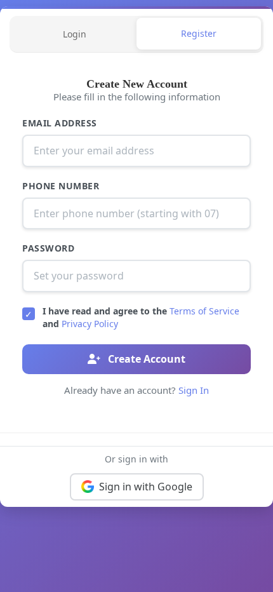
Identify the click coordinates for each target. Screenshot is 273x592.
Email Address (59, 123)
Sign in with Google (145, 487)
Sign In (193, 390)
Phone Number (60, 186)
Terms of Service (204, 311)
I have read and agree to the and (141, 317)
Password (48, 248)
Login (74, 34)
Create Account (145, 359)
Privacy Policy (90, 324)
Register (198, 33)
